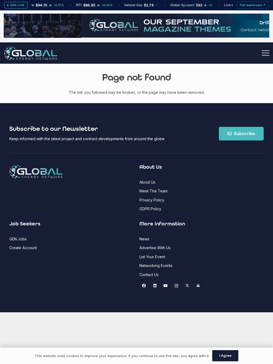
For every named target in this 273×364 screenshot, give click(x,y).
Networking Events (155, 265)
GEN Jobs (18, 239)
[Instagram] (176, 285)
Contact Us (149, 274)
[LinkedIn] (154, 285)
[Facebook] (144, 285)
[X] (187, 285)
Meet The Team (153, 191)
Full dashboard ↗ (253, 5)
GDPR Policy (150, 209)
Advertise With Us (155, 247)
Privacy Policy (151, 200)
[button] (265, 53)
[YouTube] (165, 285)
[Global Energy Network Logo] (31, 53)
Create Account (23, 247)
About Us (147, 182)
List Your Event (152, 256)
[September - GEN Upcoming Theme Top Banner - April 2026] (136, 36)
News (144, 239)
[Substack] (198, 285)
